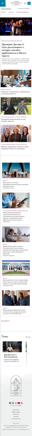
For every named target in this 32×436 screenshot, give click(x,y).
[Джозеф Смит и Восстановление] (12, 352)
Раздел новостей (6, 8)
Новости (3, 12)
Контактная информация (22, 12)
